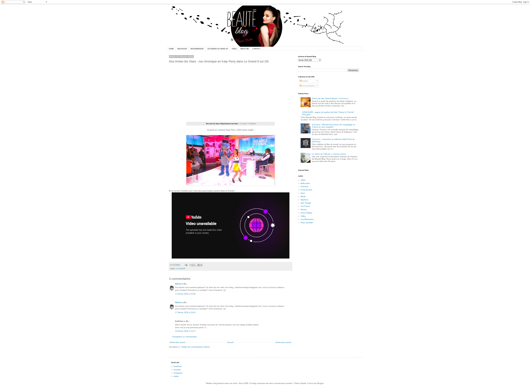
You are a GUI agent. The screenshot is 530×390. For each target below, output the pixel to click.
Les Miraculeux (307, 219)
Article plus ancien (283, 342)
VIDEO (234, 49)
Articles (304, 81)
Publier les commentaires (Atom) (195, 347)
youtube (177, 370)
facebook (178, 366)
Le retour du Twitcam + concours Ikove (329, 154)
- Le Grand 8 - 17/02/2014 (231, 123)
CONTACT (256, 49)
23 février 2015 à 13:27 (185, 331)
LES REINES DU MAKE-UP (217, 49)
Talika (303, 216)
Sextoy (304, 209)
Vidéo (303, 180)
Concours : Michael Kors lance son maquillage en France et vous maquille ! (333, 125)
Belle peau (305, 183)
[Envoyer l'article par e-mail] (186, 265)
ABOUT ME (244, 49)
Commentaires (308, 86)
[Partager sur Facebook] (198, 265)
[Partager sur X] (196, 265)
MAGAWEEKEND (197, 49)
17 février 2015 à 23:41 (185, 312)
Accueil (230, 342)
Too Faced (305, 206)
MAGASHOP (182, 49)
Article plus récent (177, 342)
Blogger (320, 383)
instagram (178, 373)
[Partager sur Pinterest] (201, 265)
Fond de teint (306, 190)
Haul (303, 193)
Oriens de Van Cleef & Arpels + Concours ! (330, 98)
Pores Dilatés (306, 213)
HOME (171, 49)
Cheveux (304, 186)
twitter (176, 376)
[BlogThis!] (193, 265)
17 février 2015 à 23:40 (185, 294)
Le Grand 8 (180, 269)
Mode (303, 196)
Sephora (304, 200)
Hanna (178, 284)
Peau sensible (307, 222)
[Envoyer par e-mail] (191, 265)
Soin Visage (306, 203)
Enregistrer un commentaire (184, 337)
